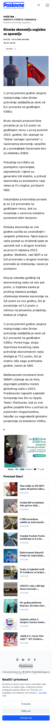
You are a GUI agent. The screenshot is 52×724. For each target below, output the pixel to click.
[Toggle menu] (46, 5)
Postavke (26, 704)
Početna (8, 16)
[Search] (38, 5)
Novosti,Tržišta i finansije (19, 19)
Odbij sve (26, 711)
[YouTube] (29, 660)
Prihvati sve (26, 718)
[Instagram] (17, 660)
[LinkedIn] (23, 660)
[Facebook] (35, 660)
